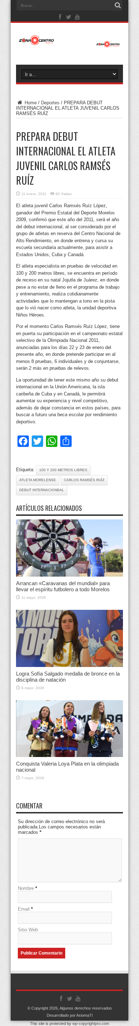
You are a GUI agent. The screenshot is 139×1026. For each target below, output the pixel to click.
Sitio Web (28, 929)
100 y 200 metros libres (63, 470)
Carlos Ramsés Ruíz (84, 480)
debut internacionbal (41, 490)
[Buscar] (117, 5)
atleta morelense (37, 480)
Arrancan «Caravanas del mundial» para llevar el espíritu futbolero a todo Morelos (63, 586)
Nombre (26, 888)
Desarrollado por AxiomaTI (70, 1015)
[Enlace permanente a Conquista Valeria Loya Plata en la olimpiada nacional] (69, 755)
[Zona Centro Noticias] (69, 44)
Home (30, 102)
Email (24, 909)
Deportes (50, 102)
